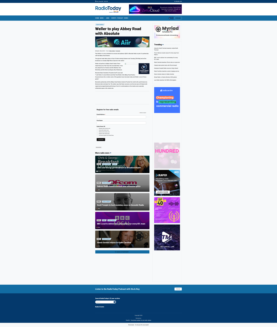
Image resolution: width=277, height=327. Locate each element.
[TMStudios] (167, 237)
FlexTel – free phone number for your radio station (138, 320)
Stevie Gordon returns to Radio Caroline (114, 242)
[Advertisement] (122, 98)
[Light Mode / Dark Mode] (170, 18)
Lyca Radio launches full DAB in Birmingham (165, 80)
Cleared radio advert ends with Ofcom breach (165, 65)
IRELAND (177, 1)
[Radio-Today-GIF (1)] (167, 100)
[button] (178, 18)
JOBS (181, 1)
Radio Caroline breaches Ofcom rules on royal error (167, 62)
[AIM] (167, 182)
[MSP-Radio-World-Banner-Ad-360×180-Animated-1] (167, 31)
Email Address (101, 114)
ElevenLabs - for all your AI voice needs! (138, 325)
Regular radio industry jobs (104, 133)
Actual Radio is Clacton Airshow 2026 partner (165, 77)
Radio (104, 220)
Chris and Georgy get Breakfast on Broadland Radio (119, 168)
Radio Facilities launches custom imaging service (166, 71)
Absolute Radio (98, 147)
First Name (100, 120)
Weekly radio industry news (104, 131)
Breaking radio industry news (104, 128)
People (114, 164)
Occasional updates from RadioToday (106, 135)
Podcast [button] (178, 289)
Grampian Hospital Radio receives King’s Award (166, 68)
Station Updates (100, 24)
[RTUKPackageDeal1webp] (122, 41)
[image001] (167, 210)
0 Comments (118, 50)
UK (174, 1)
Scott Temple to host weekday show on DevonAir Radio (120, 205)
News (98, 164)
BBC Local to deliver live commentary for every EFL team (121, 224)
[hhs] (167, 155)
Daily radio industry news (104, 130)
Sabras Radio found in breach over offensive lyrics (118, 186)
